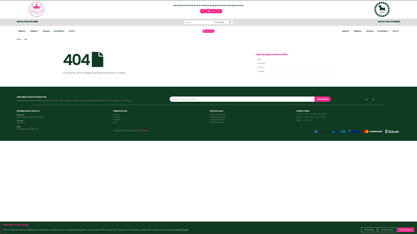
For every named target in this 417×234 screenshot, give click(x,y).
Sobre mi (261, 67)
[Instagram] (366, 99)
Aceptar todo (405, 230)
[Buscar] (230, 22)
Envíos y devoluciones (217, 114)
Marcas (21, 31)
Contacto (261, 71)
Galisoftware (143, 131)
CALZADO (370, 31)
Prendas (33, 31)
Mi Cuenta (261, 63)
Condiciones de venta (217, 120)
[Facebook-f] (373, 99)
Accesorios (59, 31)
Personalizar (369, 230)
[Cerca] (415, 222)
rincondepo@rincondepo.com (27, 129)
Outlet (72, 31)
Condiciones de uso (217, 122)
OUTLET (395, 31)
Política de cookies (181, 230)
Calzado (46, 31)
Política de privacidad (217, 117)
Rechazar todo (387, 230)
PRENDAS (357, 31)
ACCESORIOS (382, 31)
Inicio (259, 59)
